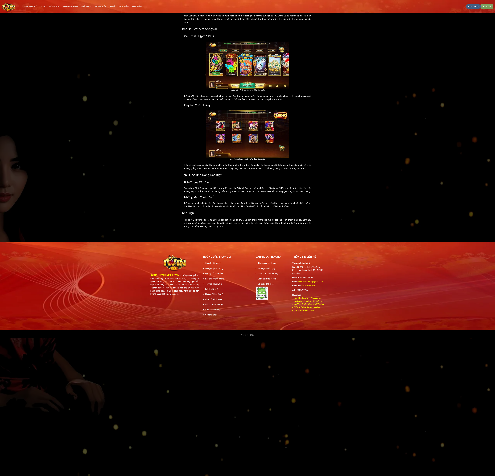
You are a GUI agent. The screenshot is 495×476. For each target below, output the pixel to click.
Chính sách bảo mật (214, 304)
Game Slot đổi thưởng (268, 273)
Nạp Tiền (123, 6)
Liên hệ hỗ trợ (211, 289)
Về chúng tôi (211, 315)
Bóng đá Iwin (70, 6)
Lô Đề (112, 6)
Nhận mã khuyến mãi (214, 294)
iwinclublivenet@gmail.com (310, 281)
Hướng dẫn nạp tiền (214, 273)
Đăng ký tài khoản (213, 263)
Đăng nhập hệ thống (214, 268)
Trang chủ (30, 6)
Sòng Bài (54, 6)
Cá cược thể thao (266, 284)
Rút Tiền (137, 6)
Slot (43, 6)
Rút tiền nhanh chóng (214, 279)
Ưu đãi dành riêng (213, 309)
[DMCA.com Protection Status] (262, 293)
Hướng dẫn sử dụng (266, 268)
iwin (192, 188)
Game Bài (100, 6)
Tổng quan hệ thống (267, 263)
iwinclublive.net (308, 285)
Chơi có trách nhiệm (214, 299)
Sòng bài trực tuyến (267, 279)
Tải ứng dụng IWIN (213, 284)
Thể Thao (86, 6)
